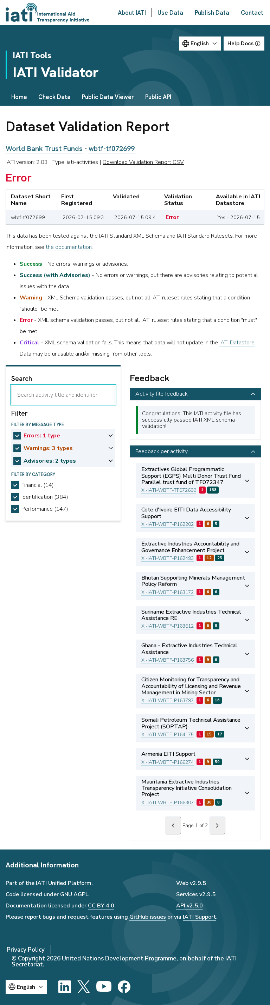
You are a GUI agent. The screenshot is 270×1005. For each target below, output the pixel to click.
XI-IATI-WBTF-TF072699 (168, 490)
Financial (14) (37, 485)
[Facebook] (124, 986)
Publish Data (212, 12)
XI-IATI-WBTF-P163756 (167, 660)
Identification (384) (44, 497)
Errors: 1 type (42, 435)
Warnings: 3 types (48, 448)
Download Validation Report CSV (143, 162)
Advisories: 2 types (50, 461)
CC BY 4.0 (101, 906)
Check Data (54, 97)
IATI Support (199, 917)
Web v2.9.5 (191, 883)
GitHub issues (147, 917)
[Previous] (173, 825)
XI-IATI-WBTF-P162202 (167, 524)
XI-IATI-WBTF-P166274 (167, 762)
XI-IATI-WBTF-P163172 (167, 592)
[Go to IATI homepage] (47, 12)
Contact (252, 12)
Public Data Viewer (108, 97)
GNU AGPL (74, 894)
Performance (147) (44, 509)
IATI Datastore (237, 342)
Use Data (170, 12)
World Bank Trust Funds (44, 148)
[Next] (217, 825)
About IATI (132, 12)
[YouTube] (103, 986)
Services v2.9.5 (196, 894)
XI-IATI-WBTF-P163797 (167, 700)
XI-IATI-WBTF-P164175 (167, 734)
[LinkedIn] (64, 986)
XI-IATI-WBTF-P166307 (167, 802)
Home (19, 97)
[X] (83, 986)
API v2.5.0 (189, 906)
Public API (158, 97)
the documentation (69, 247)
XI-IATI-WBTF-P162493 (167, 558)
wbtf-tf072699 (112, 148)
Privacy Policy (26, 950)
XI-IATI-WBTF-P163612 (167, 626)
